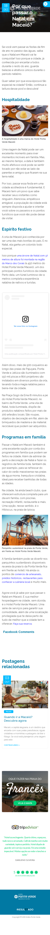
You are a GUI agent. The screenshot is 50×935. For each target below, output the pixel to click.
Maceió (8, 711)
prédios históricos (12, 578)
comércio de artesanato (28, 574)
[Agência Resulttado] (25, 909)
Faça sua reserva (22, 623)
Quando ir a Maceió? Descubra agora (18, 718)
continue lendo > (12, 745)
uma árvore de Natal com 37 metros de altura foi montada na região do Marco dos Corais (25, 259)
